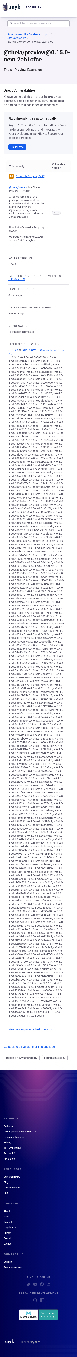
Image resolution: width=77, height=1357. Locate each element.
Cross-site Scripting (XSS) (30, 176)
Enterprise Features (14, 1137)
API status (9, 1158)
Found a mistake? (54, 1057)
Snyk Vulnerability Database (23, 34)
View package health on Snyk (30, 1029)
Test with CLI (11, 1153)
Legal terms (10, 1227)
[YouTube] (35, 1285)
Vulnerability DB (12, 1176)
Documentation (12, 1187)
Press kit (8, 1238)
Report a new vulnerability (21, 1057)
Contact (8, 1222)
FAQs (6, 1193)
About (7, 1211)
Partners (8, 1126)
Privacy (7, 1232)
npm (46, 34)
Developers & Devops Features (20, 1131)
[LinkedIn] (48, 1285)
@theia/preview (16, 37)
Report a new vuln (13, 1267)
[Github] (35, 1301)
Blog (6, 1182)
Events (7, 1243)
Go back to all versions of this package (29, 1047)
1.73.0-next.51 (16, 279)
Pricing (7, 1142)
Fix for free (17, 147)
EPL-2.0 (14, 350)
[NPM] (42, 1301)
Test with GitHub (12, 1147)
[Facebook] (42, 1285)
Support (8, 1261)
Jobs (6, 1216)
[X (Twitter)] (28, 1285)
